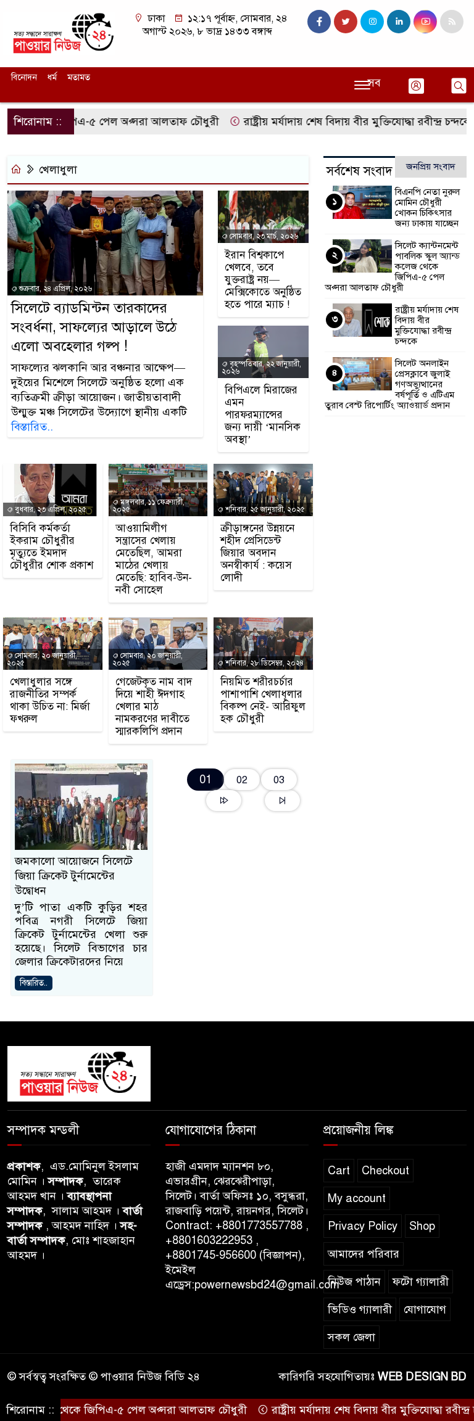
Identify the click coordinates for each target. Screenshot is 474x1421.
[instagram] (372, 21)
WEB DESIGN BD (422, 1376)
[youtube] (425, 21)
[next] (223, 800)
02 (241, 779)
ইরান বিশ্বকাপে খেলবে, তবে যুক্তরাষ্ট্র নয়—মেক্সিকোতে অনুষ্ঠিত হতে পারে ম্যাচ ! (263, 280)
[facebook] (319, 21)
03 (279, 779)
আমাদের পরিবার (363, 1254)
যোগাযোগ (425, 1309)
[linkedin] (398, 21)
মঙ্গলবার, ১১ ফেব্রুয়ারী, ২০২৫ (148, 506)
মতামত (78, 77)
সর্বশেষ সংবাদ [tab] (359, 171)
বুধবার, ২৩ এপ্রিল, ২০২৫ (49, 509)
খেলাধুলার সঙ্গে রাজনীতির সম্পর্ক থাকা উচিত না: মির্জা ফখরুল (50, 700)
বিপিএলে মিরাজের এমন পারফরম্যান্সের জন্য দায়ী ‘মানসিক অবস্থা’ (263, 415)
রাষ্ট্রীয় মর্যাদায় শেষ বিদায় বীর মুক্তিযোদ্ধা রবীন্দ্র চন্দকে (330, 121)
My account (357, 1198)
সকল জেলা (351, 1337)
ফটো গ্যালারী (421, 1281)
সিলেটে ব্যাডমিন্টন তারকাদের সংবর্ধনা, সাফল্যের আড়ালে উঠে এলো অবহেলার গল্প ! (94, 327)
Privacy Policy (362, 1226)
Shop (422, 1226)
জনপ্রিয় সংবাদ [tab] (430, 166)
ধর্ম (52, 77)
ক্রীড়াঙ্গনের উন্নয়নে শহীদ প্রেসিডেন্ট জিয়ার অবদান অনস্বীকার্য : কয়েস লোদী (257, 553)
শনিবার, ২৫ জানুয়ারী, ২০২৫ (264, 509)
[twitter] (345, 21)
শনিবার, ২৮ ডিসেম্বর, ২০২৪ (263, 663)
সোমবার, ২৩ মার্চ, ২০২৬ (263, 236)
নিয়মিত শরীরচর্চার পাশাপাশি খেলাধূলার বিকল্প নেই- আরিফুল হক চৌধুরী (263, 700)
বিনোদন (24, 77)
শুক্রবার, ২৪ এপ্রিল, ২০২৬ (54, 288)
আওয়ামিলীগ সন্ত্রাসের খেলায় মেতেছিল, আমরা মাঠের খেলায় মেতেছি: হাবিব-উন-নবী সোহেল (153, 559)
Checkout (385, 1170)
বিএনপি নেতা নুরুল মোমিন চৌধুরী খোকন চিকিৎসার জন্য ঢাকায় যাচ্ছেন (427, 207)
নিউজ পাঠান (354, 1281)
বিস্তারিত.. (32, 427)
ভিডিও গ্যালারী (360, 1309)
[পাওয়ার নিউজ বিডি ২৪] (59, 32)
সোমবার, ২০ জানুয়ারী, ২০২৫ (42, 659)
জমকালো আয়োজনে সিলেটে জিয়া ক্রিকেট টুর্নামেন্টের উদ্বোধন (74, 875)
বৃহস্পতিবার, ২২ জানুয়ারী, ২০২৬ (261, 368)
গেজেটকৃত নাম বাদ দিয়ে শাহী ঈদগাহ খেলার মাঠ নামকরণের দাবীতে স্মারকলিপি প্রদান (153, 707)
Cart (339, 1170)
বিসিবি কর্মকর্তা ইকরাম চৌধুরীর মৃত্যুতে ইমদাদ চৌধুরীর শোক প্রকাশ (51, 547)
